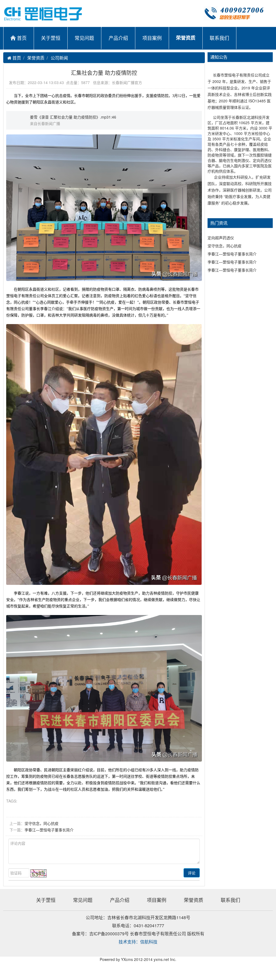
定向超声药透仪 (221, 237)
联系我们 (219, 37)
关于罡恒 (50, 37)
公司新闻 (59, 58)
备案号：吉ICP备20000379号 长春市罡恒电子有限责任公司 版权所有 (138, 933)
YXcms (127, 959)
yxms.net (161, 959)
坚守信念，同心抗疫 (41, 823)
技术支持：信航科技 (138, 942)
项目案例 (152, 37)
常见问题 (84, 37)
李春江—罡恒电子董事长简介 (49, 829)
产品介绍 (118, 37)
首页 (22, 37)
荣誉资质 (185, 37)
